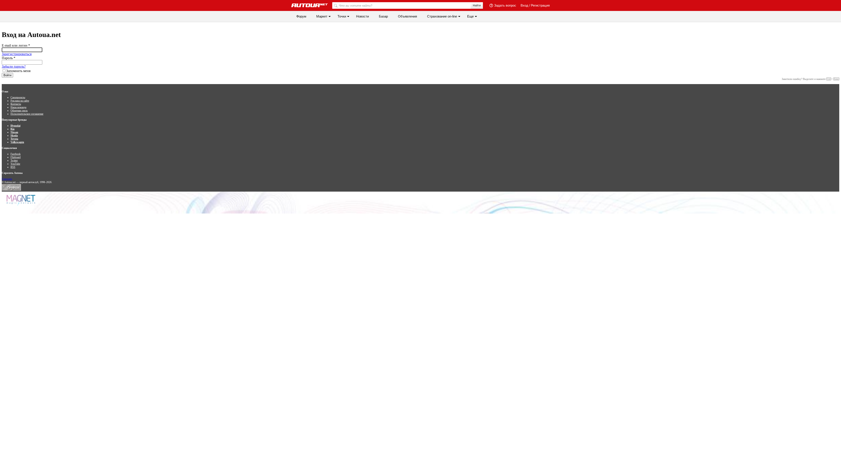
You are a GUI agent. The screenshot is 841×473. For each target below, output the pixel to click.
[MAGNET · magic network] (21, 200)
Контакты (16, 104)
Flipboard (16, 157)
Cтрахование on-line (442, 16)
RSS (13, 167)
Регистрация (540, 5)
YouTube (15, 163)
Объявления (407, 16)
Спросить (7, 178)
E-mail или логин (16, 45)
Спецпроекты (18, 97)
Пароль (8, 58)
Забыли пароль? (14, 66)
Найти (477, 5)
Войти (7, 75)
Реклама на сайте (20, 100)
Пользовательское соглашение (27, 113)
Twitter (14, 160)
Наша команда (18, 107)
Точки (341, 16)
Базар (383, 16)
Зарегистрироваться (17, 54)
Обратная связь (19, 110)
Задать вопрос (505, 5)
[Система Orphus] (11, 189)
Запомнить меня (18, 71)
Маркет (321, 16)
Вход (524, 5)
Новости (362, 16)
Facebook (16, 153)
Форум (301, 16)
